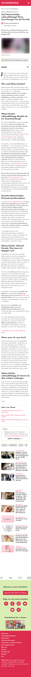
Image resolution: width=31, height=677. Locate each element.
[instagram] (18, 604)
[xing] (18, 610)
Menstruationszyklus (14, 177)
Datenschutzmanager (8, 640)
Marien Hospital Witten (14, 201)
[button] (15, 67)
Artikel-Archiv (5, 651)
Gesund (8, 8)
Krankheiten (14, 8)
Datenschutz (5, 638)
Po (26, 445)
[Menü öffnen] (29, 3)
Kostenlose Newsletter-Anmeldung (15, 593)
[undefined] (7, 579)
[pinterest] (12, 604)
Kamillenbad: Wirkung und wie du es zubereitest (12, 411)
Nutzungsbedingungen (8, 635)
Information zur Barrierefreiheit (11, 642)
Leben (21, 445)
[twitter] (24, 604)
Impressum (4, 633)
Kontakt (3, 654)
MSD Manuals (24, 295)
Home (3, 8)
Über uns (4, 647)
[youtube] (12, 610)
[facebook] (6, 604)
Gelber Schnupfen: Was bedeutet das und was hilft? (14, 420)
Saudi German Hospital (21, 163)
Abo (2, 656)
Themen (3, 649)
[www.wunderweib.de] (10, 3)
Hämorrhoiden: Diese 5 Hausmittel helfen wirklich (13, 416)
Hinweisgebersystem (7, 645)
